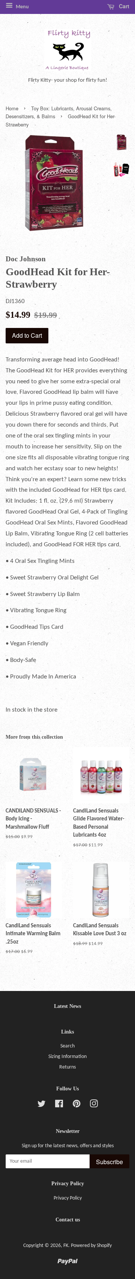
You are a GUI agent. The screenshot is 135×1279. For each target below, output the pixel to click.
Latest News (67, 1006)
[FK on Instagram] (94, 1105)
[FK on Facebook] (59, 1105)
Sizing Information (67, 1056)
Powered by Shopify (91, 1246)
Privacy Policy (68, 1198)
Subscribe (109, 1161)
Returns (67, 1067)
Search (67, 1046)
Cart (123, 6)
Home (12, 108)
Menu (22, 7)
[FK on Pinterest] (76, 1105)
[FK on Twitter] (42, 1105)
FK (65, 1246)
